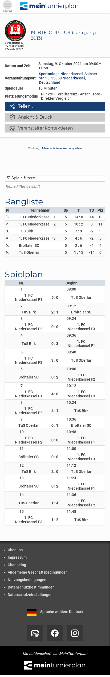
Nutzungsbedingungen (27, 580)
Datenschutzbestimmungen (31, 587)
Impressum (17, 557)
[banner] (49, 6)
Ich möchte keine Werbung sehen (62, 148)
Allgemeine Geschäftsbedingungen (38, 572)
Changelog (17, 565)
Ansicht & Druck (31, 117)
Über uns (15, 550)
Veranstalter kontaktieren (41, 128)
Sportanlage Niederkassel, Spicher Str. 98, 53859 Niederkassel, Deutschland (68, 78)
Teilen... (21, 106)
